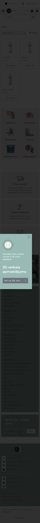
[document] (20, 261)
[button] (29, 237)
